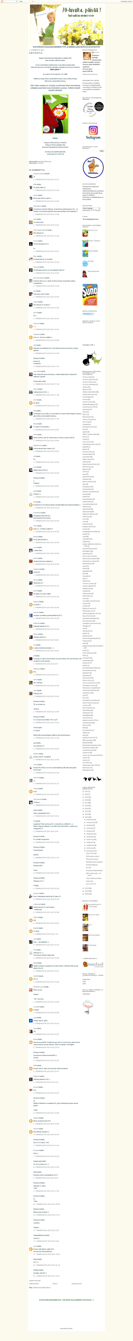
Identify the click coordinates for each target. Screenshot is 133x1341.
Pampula (36, 1150)
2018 (86, 800)
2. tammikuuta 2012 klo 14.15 (46, 722)
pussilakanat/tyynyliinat (90, 668)
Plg (34, 821)
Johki (35, 690)
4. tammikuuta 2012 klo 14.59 (46, 1002)
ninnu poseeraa (87, 621)
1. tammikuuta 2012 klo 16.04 (46, 297)
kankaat (85, 494)
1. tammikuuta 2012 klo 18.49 (46, 497)
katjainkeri (36, 569)
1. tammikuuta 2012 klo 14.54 (46, 201)
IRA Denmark (87, 467)
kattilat (85, 496)
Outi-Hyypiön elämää (40, 230)
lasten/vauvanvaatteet (89, 558)
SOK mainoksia (88, 708)
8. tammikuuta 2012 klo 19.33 (46, 1167)
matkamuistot (87, 593)
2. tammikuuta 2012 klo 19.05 (46, 759)
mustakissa (37, 512)
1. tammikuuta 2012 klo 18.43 (46, 473)
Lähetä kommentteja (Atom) (41, 1287)
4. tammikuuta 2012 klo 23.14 (46, 1023)
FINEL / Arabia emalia (89, 434)
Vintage (35, 788)
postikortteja (86, 660)
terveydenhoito (87, 730)
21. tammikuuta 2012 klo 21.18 (46, 1265)
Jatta (35, 491)
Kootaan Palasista (92, 865)
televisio (85, 725)
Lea (34, 645)
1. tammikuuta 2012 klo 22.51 (46, 640)
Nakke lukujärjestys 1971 (91, 613)
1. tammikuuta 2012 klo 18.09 (46, 440)
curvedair (36, 1007)
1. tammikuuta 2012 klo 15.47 (46, 251)
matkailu (85, 591)
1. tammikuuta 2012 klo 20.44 (46, 542)
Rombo (35, 1087)
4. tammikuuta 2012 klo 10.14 (46, 945)
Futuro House (87, 442)
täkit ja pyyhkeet (88, 740)
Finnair (85, 437)
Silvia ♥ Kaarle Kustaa (90, 703)
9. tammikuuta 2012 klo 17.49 (46, 1191)
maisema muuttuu (88, 583)
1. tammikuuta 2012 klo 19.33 (46, 508)
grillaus (85, 449)
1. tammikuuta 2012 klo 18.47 (46, 486)
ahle (34, 345)
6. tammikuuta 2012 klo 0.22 (45, 1082)
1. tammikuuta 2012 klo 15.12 (46, 225)
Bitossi (85, 414)
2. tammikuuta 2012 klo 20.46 (46, 773)
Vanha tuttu (89, 881)
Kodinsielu (36, 623)
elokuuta (89, 831)
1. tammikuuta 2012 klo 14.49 (46, 190)
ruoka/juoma (86, 693)
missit (84, 598)
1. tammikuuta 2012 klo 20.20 (46, 521)
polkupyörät (86, 658)
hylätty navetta (87, 459)
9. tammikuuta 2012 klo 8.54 (45, 1178)
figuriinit (85, 432)
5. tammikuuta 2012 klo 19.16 (46, 1047)
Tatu (34, 950)
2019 (86, 797)
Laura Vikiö (37, 371)
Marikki (35, 928)
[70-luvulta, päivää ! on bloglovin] (88, 315)
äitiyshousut (86, 767)
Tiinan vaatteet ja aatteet (93, 878)
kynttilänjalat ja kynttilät (90, 531)
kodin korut (86, 516)
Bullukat (35, 754)
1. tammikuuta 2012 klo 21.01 (46, 575)
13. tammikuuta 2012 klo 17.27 (46, 1215)
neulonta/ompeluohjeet (90, 618)
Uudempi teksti (34, 1283)
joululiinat (85, 479)
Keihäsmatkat (87, 501)
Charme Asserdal (88, 419)
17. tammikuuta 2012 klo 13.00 (46, 1254)
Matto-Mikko (87, 596)
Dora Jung (86, 422)
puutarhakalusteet (88, 670)
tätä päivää (86, 742)
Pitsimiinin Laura (38, 987)
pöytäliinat (86, 675)
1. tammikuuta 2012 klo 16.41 (46, 318)
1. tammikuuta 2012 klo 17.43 (46, 384)
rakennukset (86, 678)
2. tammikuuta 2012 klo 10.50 (46, 685)
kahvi (84, 484)
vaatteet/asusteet (88, 750)
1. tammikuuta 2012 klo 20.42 (46, 531)
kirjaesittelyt (86, 509)
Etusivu (55, 1283)
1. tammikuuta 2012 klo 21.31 (46, 586)
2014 (86, 811)
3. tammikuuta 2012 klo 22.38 (46, 912)
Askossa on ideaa (93, 914)
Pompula (36, 267)
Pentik (85, 650)
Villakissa (36, 1076)
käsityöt (85, 534)
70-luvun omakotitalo (89, 384)
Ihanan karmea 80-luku (90, 464)
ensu (35, 1246)
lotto (84, 578)
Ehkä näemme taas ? (93, 856)
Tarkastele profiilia (90, 74)
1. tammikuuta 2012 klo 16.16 (46, 308)
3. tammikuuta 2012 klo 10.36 (46, 842)
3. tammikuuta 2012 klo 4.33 (45, 831)
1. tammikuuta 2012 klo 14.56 (46, 214)
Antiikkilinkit (86, 994)
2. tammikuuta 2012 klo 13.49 (46, 712)
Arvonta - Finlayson (94, 241)
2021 (86, 791)
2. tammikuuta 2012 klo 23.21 (46, 816)
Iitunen (35, 558)
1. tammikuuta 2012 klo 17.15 (46, 366)
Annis (35, 679)
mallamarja (36, 904)
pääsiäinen (86, 673)
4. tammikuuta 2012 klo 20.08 (46, 1012)
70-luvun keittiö (87, 377)
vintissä (85, 760)
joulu (84, 474)
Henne (35, 580)
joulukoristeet (87, 476)
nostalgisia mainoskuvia (90, 623)
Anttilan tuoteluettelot (89, 392)
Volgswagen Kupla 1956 (90, 765)
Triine (35, 526)
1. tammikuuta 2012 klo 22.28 (46, 618)
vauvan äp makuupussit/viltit (92, 755)
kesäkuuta (89, 837)
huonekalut (86, 457)
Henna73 (36, 777)
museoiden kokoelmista (90, 601)
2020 (86, 794)
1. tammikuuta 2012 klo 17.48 (46, 395)
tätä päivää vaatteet (89, 747)
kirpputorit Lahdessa (89, 514)
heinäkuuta (90, 834)
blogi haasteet (87, 417)
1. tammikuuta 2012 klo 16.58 (46, 340)
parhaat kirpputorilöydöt (90, 638)
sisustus (85, 705)
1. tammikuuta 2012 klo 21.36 (46, 596)
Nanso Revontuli (88, 616)
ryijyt (84, 695)
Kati (34, 291)
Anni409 (36, 976)
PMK (84, 655)
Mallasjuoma (87, 588)
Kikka (35, 256)
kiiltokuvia (86, 506)
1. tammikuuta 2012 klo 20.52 (46, 564)
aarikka (85, 387)
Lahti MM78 (86, 539)
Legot (84, 566)
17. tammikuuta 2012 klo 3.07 (46, 1230)
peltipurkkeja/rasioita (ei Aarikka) (93, 646)
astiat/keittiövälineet (89, 404)
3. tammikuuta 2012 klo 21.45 (46, 888)
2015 (86, 808)
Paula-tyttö (86, 641)
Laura (35, 547)
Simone (35, 1129)
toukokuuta (90, 839)
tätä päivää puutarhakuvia (91, 745)
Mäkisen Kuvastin (88, 608)
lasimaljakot (86, 551)
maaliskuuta (90, 845)
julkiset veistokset (88, 481)
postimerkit (86, 663)
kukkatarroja (86, 524)
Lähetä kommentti (34, 1280)
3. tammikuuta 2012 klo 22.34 (46, 899)
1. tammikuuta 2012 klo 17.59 (46, 419)
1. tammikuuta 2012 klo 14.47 (46, 179)
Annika (35, 302)
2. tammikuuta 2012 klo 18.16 (46, 749)
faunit (84, 429)
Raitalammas (37, 445)
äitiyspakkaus (87, 770)
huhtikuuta (89, 842)
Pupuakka (36, 334)
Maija (35, 963)
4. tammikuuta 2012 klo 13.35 (46, 982)
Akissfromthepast (39, 278)
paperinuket (86, 636)
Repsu (35, 389)
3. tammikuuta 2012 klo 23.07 (46, 923)
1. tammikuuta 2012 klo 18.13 (46, 451)
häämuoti (85, 462)
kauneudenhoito (88, 499)
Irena (35, 467)
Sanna (35, 195)
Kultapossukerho (88, 526)
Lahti (84, 536)
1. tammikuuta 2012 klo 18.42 (46, 462)
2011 (86, 888)
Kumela (85, 529)
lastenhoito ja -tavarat (89, 561)
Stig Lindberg (87, 710)
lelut (84, 573)
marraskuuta (90, 822)
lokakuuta (89, 825)
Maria (35, 424)
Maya (35, 1039)
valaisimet (86, 752)
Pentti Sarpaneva (88, 653)
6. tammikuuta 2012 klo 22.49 (46, 1134)
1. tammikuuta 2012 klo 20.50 (46, 553)
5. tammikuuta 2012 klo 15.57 (46, 1034)
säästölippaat (87, 715)
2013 (86, 814)
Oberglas (85, 626)
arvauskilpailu (87, 397)
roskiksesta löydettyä (89, 690)
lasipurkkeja (86, 553)
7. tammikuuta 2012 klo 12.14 (46, 1145)
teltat (84, 727)
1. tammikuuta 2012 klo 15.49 (46, 262)
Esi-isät (88, 867)
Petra (35, 434)
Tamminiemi (86, 718)
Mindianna (36, 669)
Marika (35, 536)
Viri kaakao (86, 762)
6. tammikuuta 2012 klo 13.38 (46, 1113)
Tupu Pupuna (37, 799)
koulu (84, 521)
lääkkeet (85, 581)
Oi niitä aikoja (92, 945)
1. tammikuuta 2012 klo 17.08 (46, 353)
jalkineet (85, 469)
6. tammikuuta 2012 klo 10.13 (46, 1093)
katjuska (36, 601)
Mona (35, 312)
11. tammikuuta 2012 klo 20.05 (46, 1204)
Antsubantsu (37, 206)
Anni (34, 219)
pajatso (85, 633)
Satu (34, 1028)
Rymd (84, 698)
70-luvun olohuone (88, 382)
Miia (34, 411)
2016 (86, 805)
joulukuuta (89, 819)
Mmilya (35, 634)
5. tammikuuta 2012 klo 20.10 (46, 1060)
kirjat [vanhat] (87, 511)
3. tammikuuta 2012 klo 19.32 (46, 873)
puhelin (85, 665)
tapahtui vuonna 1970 (89, 720)
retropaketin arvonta (89, 685)
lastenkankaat (87, 563)
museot (85, 603)
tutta (84, 735)
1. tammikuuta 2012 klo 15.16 (46, 236)
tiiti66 (35, 1065)
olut (84, 628)
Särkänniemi (87, 713)
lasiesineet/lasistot (88, 548)
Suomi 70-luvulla (91, 853)
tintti (34, 502)
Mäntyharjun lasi (88, 611)
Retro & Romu (87, 680)
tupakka (85, 732)
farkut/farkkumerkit (89, 427)
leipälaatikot (86, 571)
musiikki (85, 606)
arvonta (40, 163)
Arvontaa (90, 261)
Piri (34, 456)
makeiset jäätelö (88, 586)
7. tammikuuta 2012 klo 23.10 (46, 1156)
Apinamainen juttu (93, 271)
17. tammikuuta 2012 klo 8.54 (46, 1241)
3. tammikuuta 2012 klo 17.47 (46, 857)
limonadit (85, 576)
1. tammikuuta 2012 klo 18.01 (46, 429)
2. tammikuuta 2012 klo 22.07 (46, 794)
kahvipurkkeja (87, 489)
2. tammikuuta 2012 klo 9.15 (45, 675)
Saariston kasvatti (39, 173)
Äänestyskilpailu (93, 251)
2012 (86, 817)
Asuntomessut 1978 (89, 407)
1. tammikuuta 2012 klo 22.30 (46, 629)
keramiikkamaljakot (89, 504)
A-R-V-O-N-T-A (35, 53)
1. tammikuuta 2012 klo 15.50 (46, 273)
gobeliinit (85, 447)
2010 (86, 891)
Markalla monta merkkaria (94, 862)
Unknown (36, 323)
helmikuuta (90, 848)
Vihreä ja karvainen (92, 859)
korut (84, 519)
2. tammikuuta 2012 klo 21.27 (46, 783)
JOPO (85, 471)
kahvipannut (86, 486)
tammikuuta (90, 851)
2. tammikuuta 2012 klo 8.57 (45, 664)
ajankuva (85, 389)
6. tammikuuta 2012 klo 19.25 (46, 1124)
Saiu (34, 939)
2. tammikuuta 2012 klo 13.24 (46, 696)
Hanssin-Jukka (87, 452)
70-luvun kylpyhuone (89, 379)
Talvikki (35, 917)
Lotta (35, 1017)
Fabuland (85, 424)
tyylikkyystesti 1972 (89, 737)
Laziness (36, 893)
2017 (86, 803)
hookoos (36, 612)
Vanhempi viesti (77, 1283)
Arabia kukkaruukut (89, 394)
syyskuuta (89, 828)
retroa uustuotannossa (90, 683)
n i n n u (96, 52)
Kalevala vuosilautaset (90, 491)
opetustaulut (86, 631)
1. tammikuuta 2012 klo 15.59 (46, 286)
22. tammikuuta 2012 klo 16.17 (46, 1276)
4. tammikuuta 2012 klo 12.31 (46, 971)
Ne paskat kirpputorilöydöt (94, 870)
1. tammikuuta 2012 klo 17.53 (46, 406)
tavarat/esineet (87, 723)
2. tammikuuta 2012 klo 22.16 (46, 805)
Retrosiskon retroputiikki (90, 688)
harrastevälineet (88, 454)
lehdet (84, 568)
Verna (35, 764)
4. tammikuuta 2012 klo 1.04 (45, 934)
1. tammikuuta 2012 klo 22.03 (46, 607)
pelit (84, 643)
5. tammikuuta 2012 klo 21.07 (46, 1071)
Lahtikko (85, 541)
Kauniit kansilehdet (94, 935)
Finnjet (85, 439)
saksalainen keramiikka (90, 700)
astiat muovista (87, 402)
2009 (86, 894)
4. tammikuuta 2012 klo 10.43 (46, 958)
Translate (97, 210)
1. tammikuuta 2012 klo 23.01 (46, 651)
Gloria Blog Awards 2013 (90, 444)
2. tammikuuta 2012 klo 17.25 (46, 738)
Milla (34, 184)
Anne (35, 400)
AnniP (35, 591)
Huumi (35, 241)
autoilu (85, 412)
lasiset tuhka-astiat (88, 556)
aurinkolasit (86, 409)
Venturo (85, 757)
